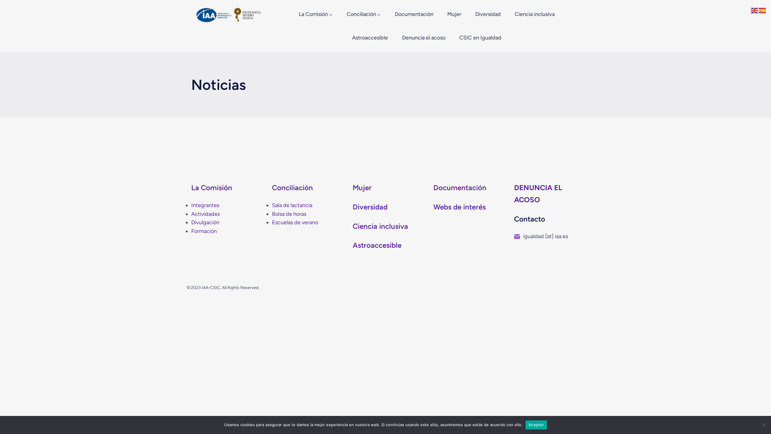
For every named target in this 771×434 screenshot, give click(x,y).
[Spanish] (762, 10)
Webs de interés (459, 207)
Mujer (362, 187)
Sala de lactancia (292, 205)
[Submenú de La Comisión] (330, 14)
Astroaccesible (377, 245)
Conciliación (292, 187)
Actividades (205, 214)
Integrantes (205, 205)
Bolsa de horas (289, 214)
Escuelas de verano (295, 222)
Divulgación (205, 222)
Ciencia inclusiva (380, 226)
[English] (755, 10)
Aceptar (536, 424)
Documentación (459, 187)
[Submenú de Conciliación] (379, 14)
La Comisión (211, 187)
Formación (204, 231)
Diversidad (370, 207)
